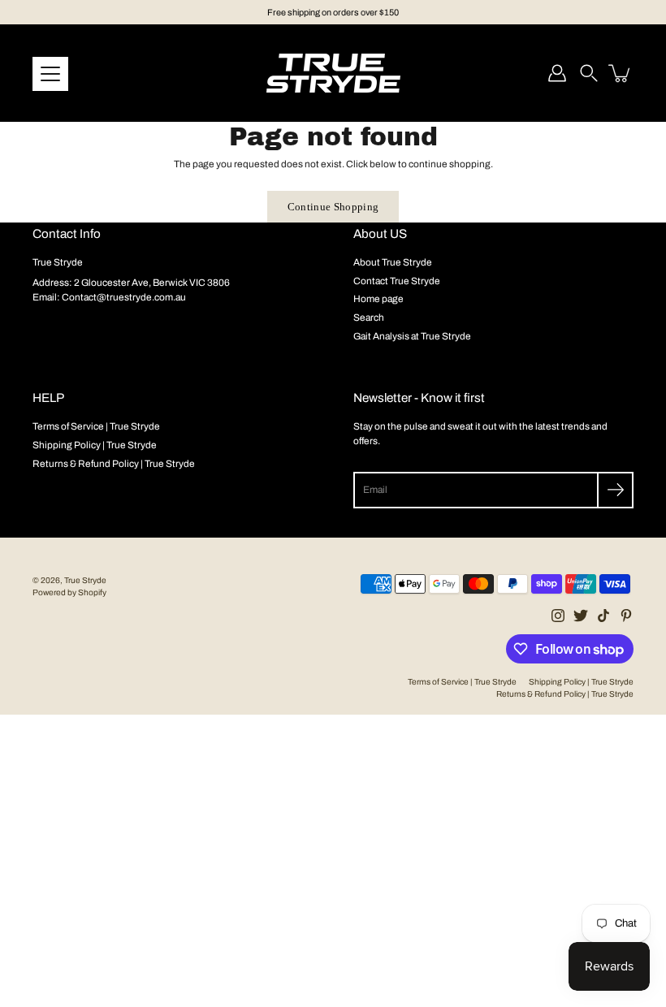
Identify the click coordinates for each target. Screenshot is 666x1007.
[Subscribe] (615, 490)
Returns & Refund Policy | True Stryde (113, 464)
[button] (589, 73)
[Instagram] (558, 615)
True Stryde (85, 580)
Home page (378, 299)
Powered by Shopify (69, 592)
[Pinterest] (626, 615)
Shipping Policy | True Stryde (94, 445)
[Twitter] (580, 615)
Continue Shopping (333, 207)
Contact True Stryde (396, 281)
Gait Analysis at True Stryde (412, 336)
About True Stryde (392, 262)
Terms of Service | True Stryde (96, 426)
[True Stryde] (333, 73)
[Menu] (50, 74)
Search (368, 317)
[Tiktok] (603, 615)
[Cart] (621, 73)
